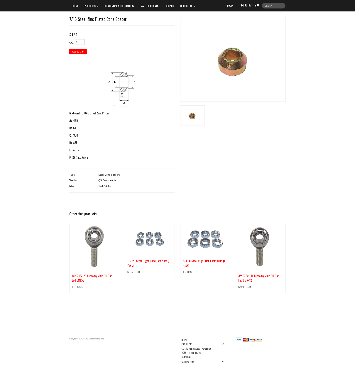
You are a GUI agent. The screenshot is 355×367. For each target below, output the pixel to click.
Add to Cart (78, 51)
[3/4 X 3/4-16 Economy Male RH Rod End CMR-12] (261, 247)
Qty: (71, 42)
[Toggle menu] (223, 344)
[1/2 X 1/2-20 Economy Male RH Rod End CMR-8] (94, 247)
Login (230, 5)
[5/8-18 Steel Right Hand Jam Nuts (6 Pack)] (205, 239)
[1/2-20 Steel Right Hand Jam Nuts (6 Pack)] (150, 239)
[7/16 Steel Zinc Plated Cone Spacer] (233, 59)
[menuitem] (75, 5)
